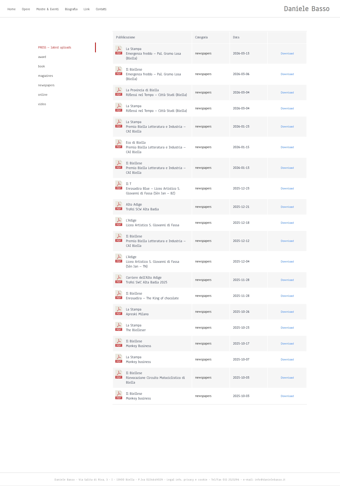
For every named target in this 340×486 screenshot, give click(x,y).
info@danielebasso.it (270, 480)
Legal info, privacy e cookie (187, 480)
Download (287, 53)
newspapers (203, 53)
